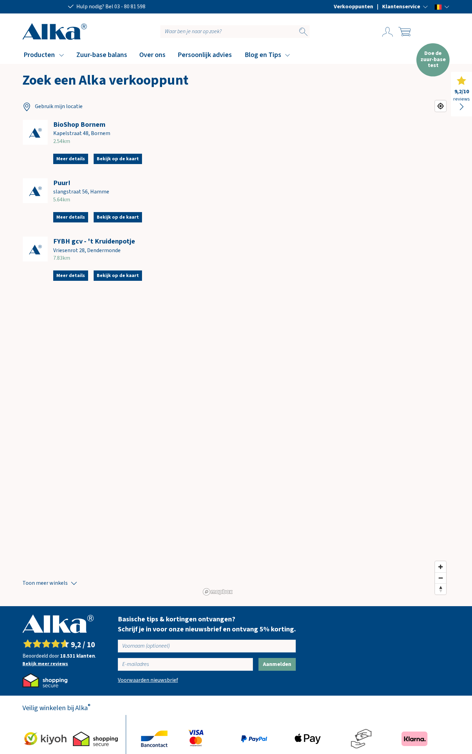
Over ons (152, 55)
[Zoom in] (440, 566)
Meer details (70, 158)
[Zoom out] (440, 577)
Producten (39, 55)
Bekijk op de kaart (118, 158)
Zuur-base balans (101, 55)
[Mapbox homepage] (217, 592)
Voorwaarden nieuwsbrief (148, 680)
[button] (405, 6)
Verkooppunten (353, 6)
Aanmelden (277, 664)
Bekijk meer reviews (45, 663)
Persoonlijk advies (205, 55)
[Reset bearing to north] (440, 588)
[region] (325, 347)
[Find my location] (440, 106)
